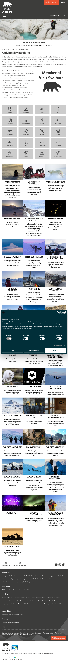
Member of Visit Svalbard (10, 634)
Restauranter (5, 614)
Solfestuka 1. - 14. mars (24, 597)
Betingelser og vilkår (47, 653)
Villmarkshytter (27, 590)
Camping (21, 590)
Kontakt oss (24, 633)
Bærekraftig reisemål (12, 579)
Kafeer (11, 614)
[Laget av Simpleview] (9, 657)
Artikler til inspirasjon (28, 582)
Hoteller (4, 590)
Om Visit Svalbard (35, 633)
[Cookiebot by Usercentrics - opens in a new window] (58, 312)
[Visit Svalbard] (6, 650)
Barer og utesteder (18, 614)
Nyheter (44, 579)
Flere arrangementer (38, 603)
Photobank (58, 633)
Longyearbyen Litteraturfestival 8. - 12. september (14, 600)
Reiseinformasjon (51, 579)
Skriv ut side (6, 565)
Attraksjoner (11, 622)
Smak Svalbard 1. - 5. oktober (35, 600)
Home (4, 627)
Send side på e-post (19, 565)
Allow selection (34, 350)
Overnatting (6, 586)
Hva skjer (5, 594)
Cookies (4, 653)
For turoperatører (18, 582)
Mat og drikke (6, 611)
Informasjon (6, 572)
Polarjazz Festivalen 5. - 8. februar (10, 597)
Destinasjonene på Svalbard (21, 576)
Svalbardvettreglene (34, 576)
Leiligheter (9, 590)
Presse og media (48, 633)
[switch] (25, 338)
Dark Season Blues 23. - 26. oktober (51, 600)
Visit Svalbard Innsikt (36, 579)
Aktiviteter (4, 622)
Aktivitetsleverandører (7, 582)
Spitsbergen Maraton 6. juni (53, 597)
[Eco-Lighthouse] (14, 650)
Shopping (17, 622)
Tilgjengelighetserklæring (14, 653)
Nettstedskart (37, 653)
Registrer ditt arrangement (10, 633)
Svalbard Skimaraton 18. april (38, 597)
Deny (12, 350)
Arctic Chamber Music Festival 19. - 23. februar (21, 603)
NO (62, 2)
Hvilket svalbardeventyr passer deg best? (50, 576)
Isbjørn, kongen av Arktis (24, 579)
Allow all (55, 350)
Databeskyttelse (27, 653)
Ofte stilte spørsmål (26, 634)
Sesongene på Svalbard (8, 576)
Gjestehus (15, 590)
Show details (58, 345)
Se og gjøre (5, 619)
